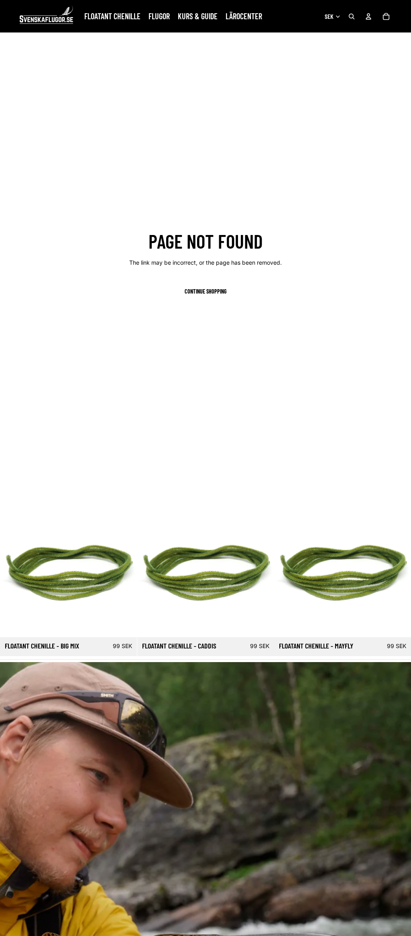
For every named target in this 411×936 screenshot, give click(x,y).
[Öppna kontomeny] (368, 16)
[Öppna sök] (351, 16)
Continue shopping (206, 291)
